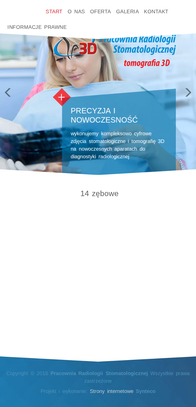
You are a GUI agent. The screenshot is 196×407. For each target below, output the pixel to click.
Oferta (100, 11)
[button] (14, 87)
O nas (76, 11)
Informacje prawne (37, 27)
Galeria (127, 11)
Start (54, 11)
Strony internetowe (111, 391)
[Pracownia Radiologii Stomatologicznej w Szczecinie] (21, 8)
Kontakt (156, 11)
